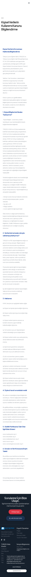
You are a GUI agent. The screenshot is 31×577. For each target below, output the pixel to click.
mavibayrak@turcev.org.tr (23, 549)
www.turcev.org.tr (8, 441)
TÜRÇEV (4, 549)
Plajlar (18, 531)
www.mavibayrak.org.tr (10, 434)
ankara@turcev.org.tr (18, 466)
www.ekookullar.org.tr (9, 436)
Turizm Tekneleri (22, 537)
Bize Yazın (16, 512)
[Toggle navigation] (29, 3)
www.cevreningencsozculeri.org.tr (13, 444)
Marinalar (19, 533)
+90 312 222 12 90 (16, 518)
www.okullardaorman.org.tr (11, 439)
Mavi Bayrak (5, 551)
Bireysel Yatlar (21, 535)
